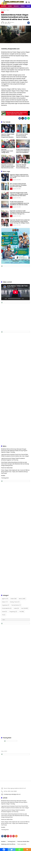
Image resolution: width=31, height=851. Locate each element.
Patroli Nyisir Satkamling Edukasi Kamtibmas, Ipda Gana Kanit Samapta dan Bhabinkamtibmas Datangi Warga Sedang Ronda (15, 464)
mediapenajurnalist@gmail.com (12, 794)
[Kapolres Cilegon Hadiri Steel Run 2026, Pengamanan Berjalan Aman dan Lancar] (8, 128)
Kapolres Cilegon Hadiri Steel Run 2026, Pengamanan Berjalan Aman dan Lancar (7, 135)
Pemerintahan (16, 605)
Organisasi (5, 605)
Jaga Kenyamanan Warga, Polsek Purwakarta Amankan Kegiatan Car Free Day (13, 459)
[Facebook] (19, 118)
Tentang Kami (5, 478)
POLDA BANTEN (7, 608)
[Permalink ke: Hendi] (3, 22)
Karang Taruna (14, 602)
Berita (22, 598)
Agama (5, 598)
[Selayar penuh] (28, 298)
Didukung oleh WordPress (8, 844)
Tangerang (13, 611)
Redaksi (3, 475)
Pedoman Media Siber (7, 468)
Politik (16, 608)
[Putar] (3, 298)
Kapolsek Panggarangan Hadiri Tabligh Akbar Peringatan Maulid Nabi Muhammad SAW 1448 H (7, 151)
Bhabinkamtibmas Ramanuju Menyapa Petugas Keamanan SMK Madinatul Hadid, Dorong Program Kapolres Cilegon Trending (14, 450)
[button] (26, 2)
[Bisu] (25, 298)
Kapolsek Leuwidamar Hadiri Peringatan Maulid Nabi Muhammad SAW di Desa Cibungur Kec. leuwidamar (8, 166)
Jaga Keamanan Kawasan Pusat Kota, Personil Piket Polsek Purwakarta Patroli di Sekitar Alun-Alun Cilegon (15, 455)
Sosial (4, 611)
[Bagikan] (28, 22)
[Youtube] (13, 836)
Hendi (6, 22)
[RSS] (16, 836)
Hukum (5, 602)
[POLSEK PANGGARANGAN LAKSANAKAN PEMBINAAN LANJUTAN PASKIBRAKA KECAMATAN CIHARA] (23, 143)
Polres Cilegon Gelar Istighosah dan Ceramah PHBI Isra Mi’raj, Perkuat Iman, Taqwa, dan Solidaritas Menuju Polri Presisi (15, 471)
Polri (2, 12)
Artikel (14, 598)
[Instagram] (11, 836)
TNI (21, 611)
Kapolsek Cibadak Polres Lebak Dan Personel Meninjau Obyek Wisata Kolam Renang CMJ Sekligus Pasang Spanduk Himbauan (23, 166)
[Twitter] (22, 118)
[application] (15, 292)
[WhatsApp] (28, 118)
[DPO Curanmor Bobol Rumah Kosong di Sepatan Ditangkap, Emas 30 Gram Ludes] (23, 128)
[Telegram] (25, 118)
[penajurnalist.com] (12, 2)
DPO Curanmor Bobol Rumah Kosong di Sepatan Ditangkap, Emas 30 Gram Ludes (22, 135)
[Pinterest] (8, 836)
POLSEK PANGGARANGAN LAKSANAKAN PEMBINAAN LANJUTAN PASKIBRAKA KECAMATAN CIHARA (22, 151)
